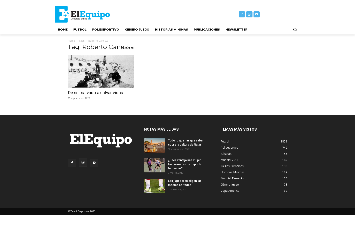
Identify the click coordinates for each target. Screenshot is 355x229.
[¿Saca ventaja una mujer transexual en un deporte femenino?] (154, 165)
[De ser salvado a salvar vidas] (101, 71)
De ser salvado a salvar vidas (95, 92)
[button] (295, 29)
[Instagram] (249, 14)
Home (71, 40)
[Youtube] (257, 14)
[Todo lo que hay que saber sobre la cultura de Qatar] (154, 145)
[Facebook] (242, 14)
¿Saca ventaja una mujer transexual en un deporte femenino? (184, 164)
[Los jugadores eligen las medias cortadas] (154, 186)
